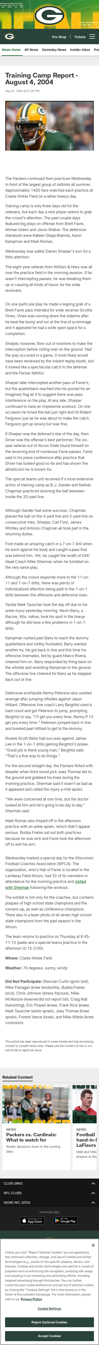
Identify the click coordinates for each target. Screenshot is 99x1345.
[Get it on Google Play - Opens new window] (65, 1223)
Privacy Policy (31, 1299)
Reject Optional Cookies (49, 1322)
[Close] (93, 1245)
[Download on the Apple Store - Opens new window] (32, 1221)
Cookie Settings (49, 1308)
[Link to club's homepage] (9, 34)
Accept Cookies (49, 1336)
